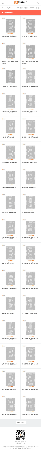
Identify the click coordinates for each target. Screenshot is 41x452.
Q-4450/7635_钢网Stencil (30, 414)
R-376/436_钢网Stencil (9, 213)
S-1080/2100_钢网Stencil (9, 162)
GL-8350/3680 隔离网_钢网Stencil (10, 62)
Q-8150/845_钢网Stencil (29, 313)
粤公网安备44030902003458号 (22, 448)
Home (3, 8)
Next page (20, 422)
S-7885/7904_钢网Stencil (9, 112)
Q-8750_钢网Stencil (8, 263)
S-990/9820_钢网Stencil (29, 162)
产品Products (11, 8)
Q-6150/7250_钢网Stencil (9, 414)
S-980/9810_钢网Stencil (9, 187)
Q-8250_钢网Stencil (8, 313)
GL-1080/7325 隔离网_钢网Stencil (30, 62)
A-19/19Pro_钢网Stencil (29, 36)
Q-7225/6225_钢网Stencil (30, 364)
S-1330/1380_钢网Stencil (30, 137)
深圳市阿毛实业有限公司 (19, 447)
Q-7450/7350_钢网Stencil (30, 339)
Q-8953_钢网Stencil (28, 213)
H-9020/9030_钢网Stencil (9, 36)
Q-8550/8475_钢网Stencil (9, 288)
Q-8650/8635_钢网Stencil (30, 263)
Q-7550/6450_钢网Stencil (9, 339)
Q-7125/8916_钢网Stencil (30, 389)
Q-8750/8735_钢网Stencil (30, 238)
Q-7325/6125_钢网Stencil (9, 364)
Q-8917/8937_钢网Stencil (9, 238)
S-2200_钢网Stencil (8, 137)
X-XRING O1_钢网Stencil (9, 87)
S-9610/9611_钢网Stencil (30, 87)
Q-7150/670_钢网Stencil (9, 389)
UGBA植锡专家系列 (22, 8)
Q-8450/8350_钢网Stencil (30, 288)
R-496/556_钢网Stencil (29, 187)
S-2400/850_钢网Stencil (29, 112)
